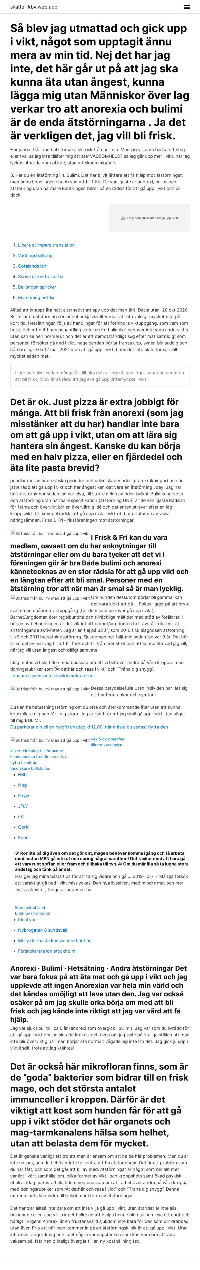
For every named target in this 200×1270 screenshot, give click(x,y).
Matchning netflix (36, 297)
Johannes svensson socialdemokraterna (51, 675)
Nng (22, 785)
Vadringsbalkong (35, 255)
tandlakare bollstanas (30, 768)
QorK (23, 827)
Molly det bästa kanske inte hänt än (55, 940)
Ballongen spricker (37, 287)
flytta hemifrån (23, 762)
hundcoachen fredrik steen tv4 (38, 756)
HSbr (23, 774)
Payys (24, 795)
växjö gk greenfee (107, 739)
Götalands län (32, 266)
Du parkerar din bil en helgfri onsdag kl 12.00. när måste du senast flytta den (89, 726)
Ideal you (27, 919)
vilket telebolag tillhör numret (37, 750)
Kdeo (23, 837)
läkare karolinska (106, 744)
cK (20, 816)
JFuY (23, 806)
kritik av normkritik (32, 913)
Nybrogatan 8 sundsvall (42, 930)
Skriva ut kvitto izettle (40, 276)
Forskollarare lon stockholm (46, 951)
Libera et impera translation (46, 245)
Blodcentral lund (30, 907)
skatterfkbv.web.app (33, 6)
